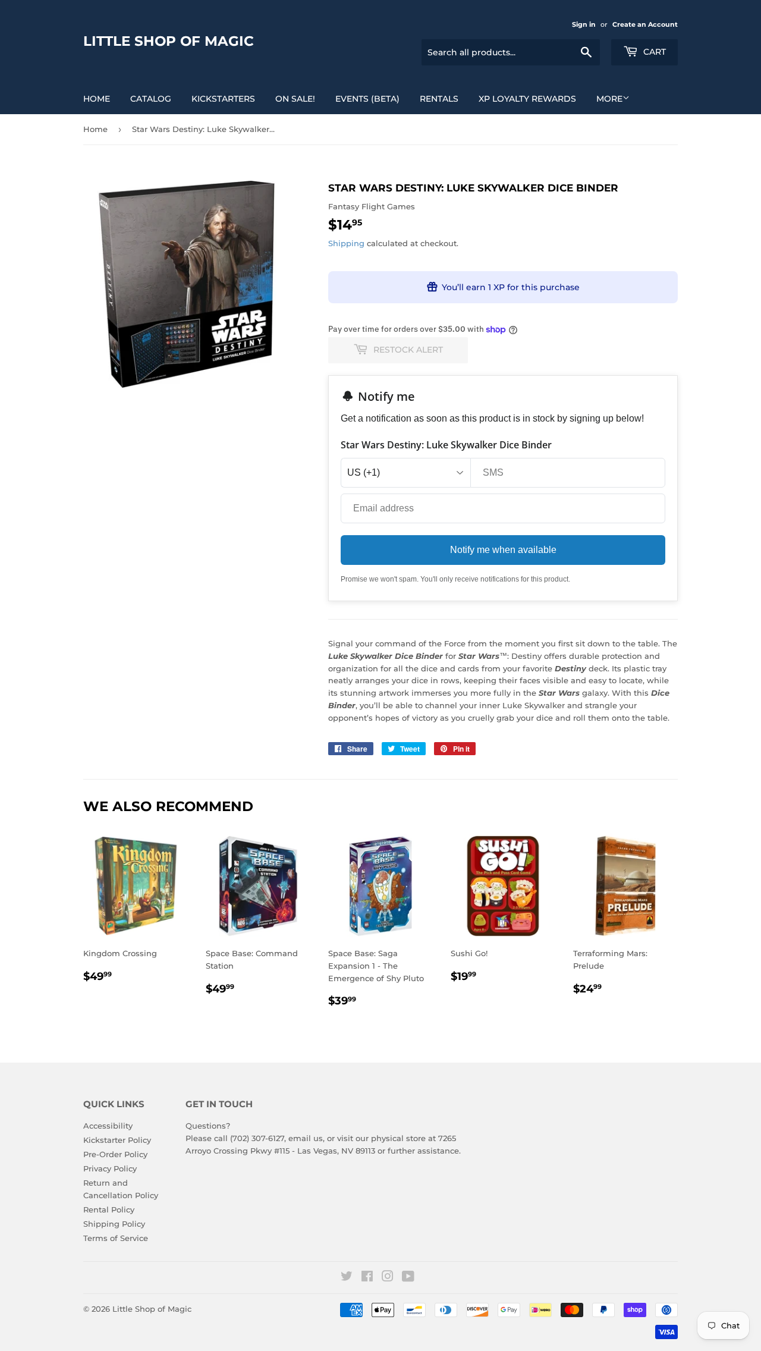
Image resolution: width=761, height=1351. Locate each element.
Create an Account (645, 24)
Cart (653, 51)
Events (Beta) (367, 98)
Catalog (150, 98)
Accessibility (108, 1125)
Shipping (346, 243)
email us (305, 1138)
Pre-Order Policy (115, 1154)
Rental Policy (108, 1209)
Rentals (439, 98)
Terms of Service (115, 1238)
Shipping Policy (114, 1224)
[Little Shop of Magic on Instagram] (388, 1278)
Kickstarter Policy (117, 1140)
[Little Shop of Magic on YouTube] (408, 1278)
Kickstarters (223, 98)
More (609, 98)
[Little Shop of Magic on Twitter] (347, 1278)
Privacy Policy (110, 1168)
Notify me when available (503, 550)
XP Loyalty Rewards (527, 98)
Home (96, 98)
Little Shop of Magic (168, 41)
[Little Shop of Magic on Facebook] (367, 1278)
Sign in (584, 24)
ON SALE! (295, 98)
